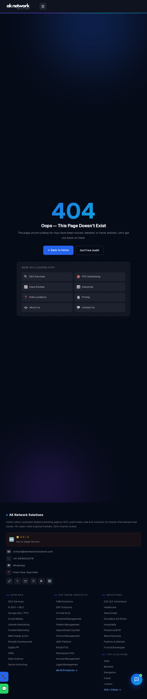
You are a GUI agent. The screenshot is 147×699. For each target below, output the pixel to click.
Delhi (106, 661)
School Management (68, 636)
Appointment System (68, 630)
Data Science (15, 658)
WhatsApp (16, 565)
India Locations (35, 297)
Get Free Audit (89, 250)
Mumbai (108, 666)
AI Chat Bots (63, 613)
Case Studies (34, 287)
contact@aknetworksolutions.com (30, 551)
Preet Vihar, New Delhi (22, 572)
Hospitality (110, 624)
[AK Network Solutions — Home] (18, 6)
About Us (32, 307)
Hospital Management (68, 618)
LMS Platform (63, 641)
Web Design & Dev (18, 636)
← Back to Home (58, 250)
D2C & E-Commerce (115, 601)
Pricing (83, 297)
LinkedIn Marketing (18, 624)
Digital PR (13, 647)
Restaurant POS (65, 653)
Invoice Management (68, 658)
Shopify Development (20, 641)
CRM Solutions (64, 601)
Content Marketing (18, 630)
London (108, 684)
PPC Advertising (88, 277)
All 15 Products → (67, 670)
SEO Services (34, 277)
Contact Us (86, 307)
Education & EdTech (115, 618)
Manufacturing (112, 636)
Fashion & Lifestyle (114, 641)
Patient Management (67, 624)
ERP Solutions (64, 607)
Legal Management (67, 664)
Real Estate (110, 613)
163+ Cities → (112, 689)
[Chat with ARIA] (136, 679)
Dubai (107, 678)
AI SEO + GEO (16, 607)
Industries (85, 287)
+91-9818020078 (20, 558)
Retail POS (62, 647)
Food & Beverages (114, 647)
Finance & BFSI (112, 630)
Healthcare (110, 607)
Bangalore (110, 672)
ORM (11, 653)
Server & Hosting (17, 664)
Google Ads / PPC (18, 613)
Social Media (15, 618)
